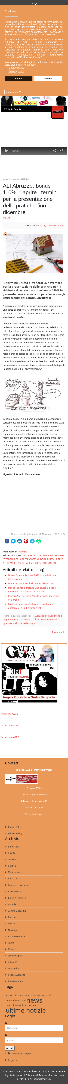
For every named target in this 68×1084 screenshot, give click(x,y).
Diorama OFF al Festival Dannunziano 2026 (30, 583)
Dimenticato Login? (20, 1053)
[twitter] (35, 4)
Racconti (12, 917)
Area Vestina (14, 891)
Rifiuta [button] (18, 78)
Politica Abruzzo (16, 974)
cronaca (11, 859)
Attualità (12, 962)
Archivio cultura (16, 936)
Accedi (9, 1048)
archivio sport (15, 955)
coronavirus (25, 995)
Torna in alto (58, 632)
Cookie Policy (14, 826)
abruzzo (9, 995)
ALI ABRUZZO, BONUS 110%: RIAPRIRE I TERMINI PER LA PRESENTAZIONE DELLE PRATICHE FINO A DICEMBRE (34, 559)
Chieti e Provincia (16, 897)
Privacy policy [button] (16, 71)
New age (12, 929)
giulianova (35, 995)
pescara (32, 1005)
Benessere (13, 846)
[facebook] (32, 4)
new (23, 1000)
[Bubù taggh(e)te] (34, 98)
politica (11, 865)
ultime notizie (34, 562)
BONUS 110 (50, 562)
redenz (6, 217)
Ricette (11, 852)
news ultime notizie (16, 1005)
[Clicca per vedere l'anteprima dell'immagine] (34, 253)
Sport (10, 942)
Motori (11, 949)
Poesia (11, 923)
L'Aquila (11, 904)
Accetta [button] (48, 78)
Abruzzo (23, 551)
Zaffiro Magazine (16, 910)
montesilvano (13, 1000)
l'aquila (44, 995)
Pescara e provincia (18, 884)
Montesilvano (14, 872)
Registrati (12, 1060)
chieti (17, 995)
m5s (50, 995)
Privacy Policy (14, 833)
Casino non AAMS (9, 714)
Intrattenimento (16, 981)
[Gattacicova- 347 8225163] (34, 673)
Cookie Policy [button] (16, 67)
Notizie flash (14, 968)
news (21, 562)
